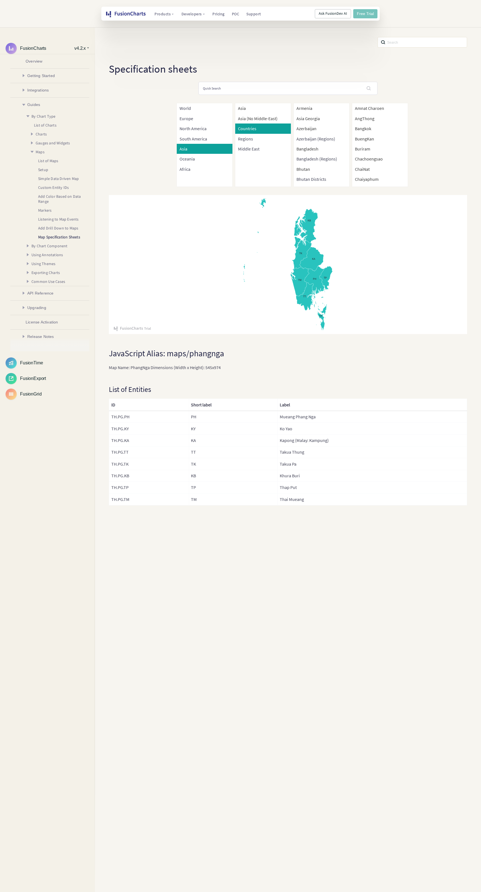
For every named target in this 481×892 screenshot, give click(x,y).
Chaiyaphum (367, 179)
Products (162, 13)
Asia (242, 108)
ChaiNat (362, 169)
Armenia (304, 108)
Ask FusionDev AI (333, 13)
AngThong (364, 118)
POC (235, 13)
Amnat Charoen (369, 108)
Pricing (218, 13)
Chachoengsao (369, 159)
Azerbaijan (306, 128)
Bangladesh (307, 149)
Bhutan (303, 169)
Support (253, 13)
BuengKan (364, 139)
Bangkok (363, 128)
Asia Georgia (308, 118)
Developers (191, 13)
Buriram (362, 149)
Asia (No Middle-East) (258, 118)
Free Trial (365, 13)
